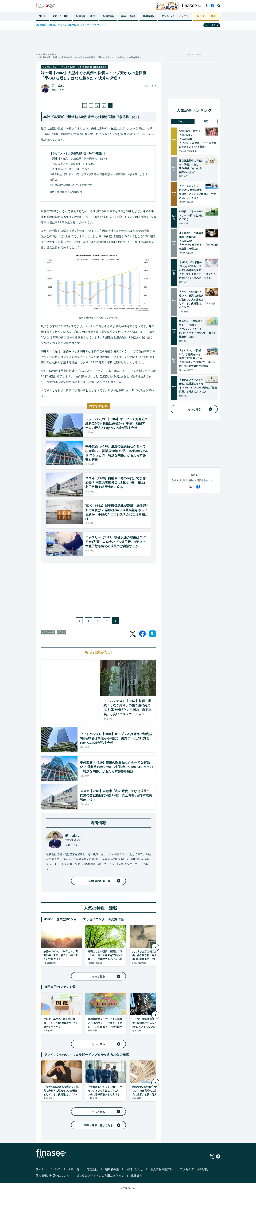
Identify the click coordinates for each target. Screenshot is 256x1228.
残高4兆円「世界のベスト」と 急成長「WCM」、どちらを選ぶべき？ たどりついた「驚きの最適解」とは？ (197, 329)
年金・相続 (128, 16)
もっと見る (98, 976)
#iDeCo (61, 25)
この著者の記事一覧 (98, 880)
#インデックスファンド (93, 25)
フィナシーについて (48, 1169)
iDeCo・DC (60, 16)
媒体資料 (136, 1175)
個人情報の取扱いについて (52, 1175)
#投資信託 (41, 25)
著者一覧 (73, 1169)
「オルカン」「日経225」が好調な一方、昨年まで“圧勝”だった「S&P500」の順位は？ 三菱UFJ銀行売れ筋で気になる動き (197, 358)
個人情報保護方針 (161, 1169)
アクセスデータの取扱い (195, 1169)
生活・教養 (48, 54)
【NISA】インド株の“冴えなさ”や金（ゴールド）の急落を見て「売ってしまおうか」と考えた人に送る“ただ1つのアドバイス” (197, 270)
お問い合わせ (134, 1169)
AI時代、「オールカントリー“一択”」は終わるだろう (191, 215)
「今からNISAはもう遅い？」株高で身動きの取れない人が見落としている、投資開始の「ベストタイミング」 (197, 299)
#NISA (52, 25)
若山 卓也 (58, 85)
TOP (38, 54)
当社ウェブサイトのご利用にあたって (100, 1175)
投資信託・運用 (85, 16)
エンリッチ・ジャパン (175, 16)
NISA (42, 16)
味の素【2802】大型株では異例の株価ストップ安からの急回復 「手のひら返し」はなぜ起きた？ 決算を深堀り (88, 57)
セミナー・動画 (206, 16)
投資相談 (108, 16)
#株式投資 (73, 25)
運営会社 (92, 1169)
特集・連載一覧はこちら (98, 1125)
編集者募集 (112, 1169)
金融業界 (148, 16)
